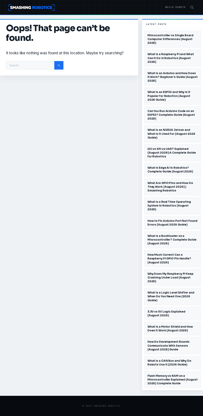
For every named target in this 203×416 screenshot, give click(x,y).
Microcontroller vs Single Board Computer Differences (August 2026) (170, 39)
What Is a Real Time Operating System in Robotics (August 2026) (169, 205)
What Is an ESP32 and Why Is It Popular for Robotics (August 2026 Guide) (168, 95)
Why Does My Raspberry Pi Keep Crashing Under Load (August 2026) (170, 277)
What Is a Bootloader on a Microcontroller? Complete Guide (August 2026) (171, 239)
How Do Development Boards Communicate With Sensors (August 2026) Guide (168, 345)
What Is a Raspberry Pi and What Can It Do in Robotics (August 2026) (170, 58)
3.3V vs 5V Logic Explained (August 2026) (166, 313)
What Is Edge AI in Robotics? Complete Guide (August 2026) (170, 169)
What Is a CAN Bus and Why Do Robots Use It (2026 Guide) (169, 362)
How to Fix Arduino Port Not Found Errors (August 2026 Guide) (172, 222)
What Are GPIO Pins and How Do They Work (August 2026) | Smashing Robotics (170, 186)
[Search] (58, 65)
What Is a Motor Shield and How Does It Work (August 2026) (170, 328)
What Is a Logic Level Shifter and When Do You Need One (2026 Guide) (170, 296)
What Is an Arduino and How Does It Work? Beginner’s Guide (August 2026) (172, 77)
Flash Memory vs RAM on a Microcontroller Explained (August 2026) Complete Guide (172, 379)
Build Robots (175, 7)
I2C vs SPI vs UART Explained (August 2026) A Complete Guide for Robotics (171, 152)
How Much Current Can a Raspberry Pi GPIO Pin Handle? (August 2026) (169, 258)
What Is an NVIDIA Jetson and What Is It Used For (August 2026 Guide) (171, 133)
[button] (192, 7)
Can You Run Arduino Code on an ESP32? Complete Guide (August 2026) (171, 114)
